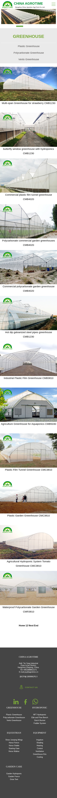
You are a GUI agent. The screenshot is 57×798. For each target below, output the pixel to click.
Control (40, 748)
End (36, 625)
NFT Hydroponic (39, 715)
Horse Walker (14, 751)
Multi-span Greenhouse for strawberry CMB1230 (28, 103)
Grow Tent (14, 779)
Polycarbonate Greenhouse (29, 52)
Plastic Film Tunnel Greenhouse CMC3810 (28, 469)
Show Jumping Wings (14, 740)
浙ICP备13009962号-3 (28, 677)
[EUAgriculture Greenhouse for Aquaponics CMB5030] (28, 405)
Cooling (40, 757)
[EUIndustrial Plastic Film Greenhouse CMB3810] (28, 359)
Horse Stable (14, 746)
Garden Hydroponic (14, 774)
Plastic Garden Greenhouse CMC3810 (28, 515)
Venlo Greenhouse (28, 59)
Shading (40, 743)
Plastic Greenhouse (29, 46)
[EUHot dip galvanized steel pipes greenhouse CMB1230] (28, 313)
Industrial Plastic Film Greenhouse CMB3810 (28, 378)
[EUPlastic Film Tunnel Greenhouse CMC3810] (28, 450)
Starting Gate (14, 748)
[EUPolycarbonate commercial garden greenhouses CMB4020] (28, 221)
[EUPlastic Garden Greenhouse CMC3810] (28, 496)
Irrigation (39, 740)
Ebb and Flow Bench (39, 717)
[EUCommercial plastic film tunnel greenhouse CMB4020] (28, 175)
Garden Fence (14, 776)
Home (22, 625)
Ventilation (40, 751)
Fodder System (40, 723)
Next (31, 625)
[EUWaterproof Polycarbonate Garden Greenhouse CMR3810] (28, 588)
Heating (40, 746)
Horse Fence (14, 743)
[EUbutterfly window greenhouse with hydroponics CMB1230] (28, 130)
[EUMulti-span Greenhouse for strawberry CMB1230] (28, 84)
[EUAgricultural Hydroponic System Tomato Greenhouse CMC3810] (28, 542)
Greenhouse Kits (39, 754)
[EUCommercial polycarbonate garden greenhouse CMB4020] (28, 267)
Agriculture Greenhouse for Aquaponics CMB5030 (28, 424)
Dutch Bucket (39, 720)
